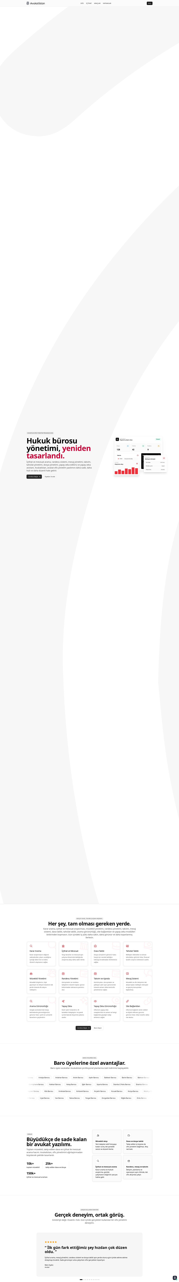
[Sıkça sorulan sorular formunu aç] (175, 1278)
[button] (32, 1077)
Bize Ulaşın (98, 1028)
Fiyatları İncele (50, 477)
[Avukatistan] (36, 3)
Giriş (149, 3)
